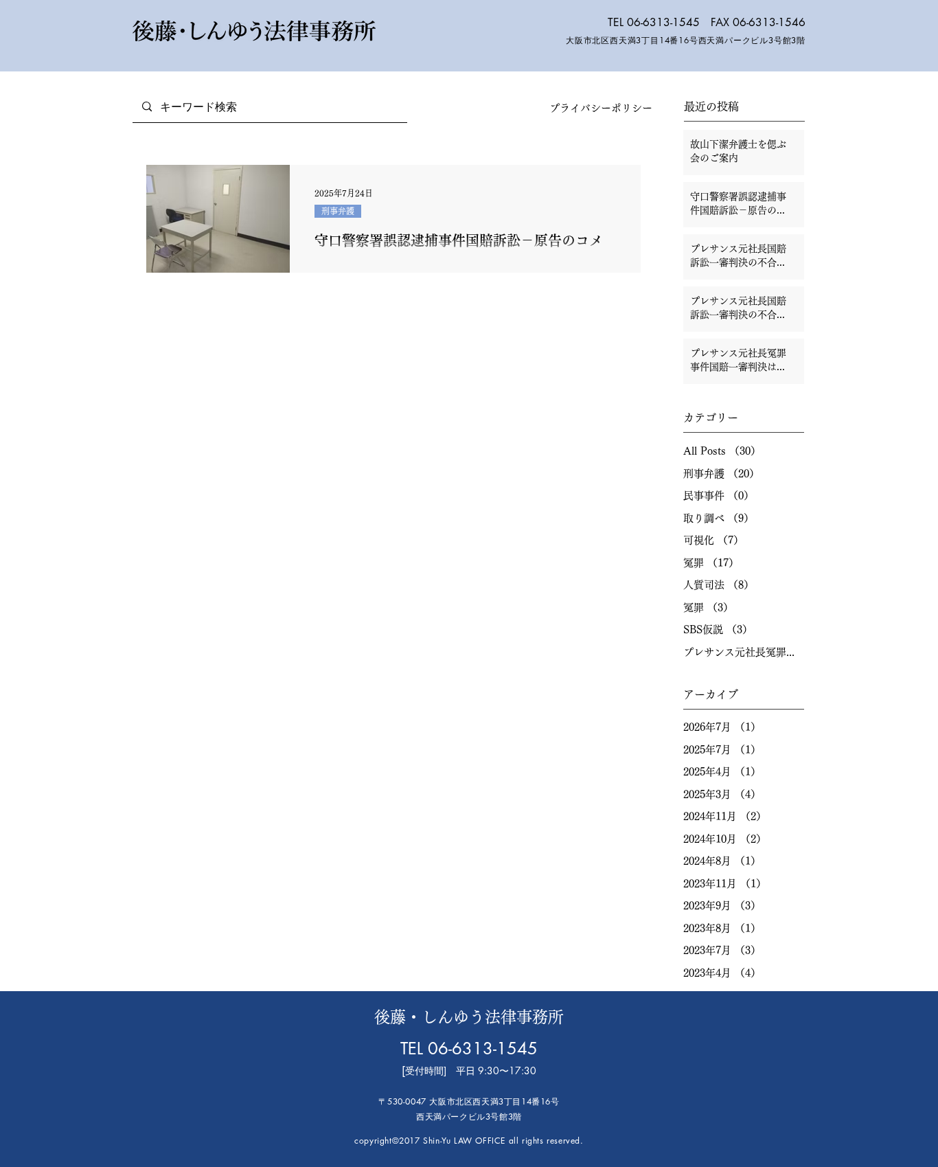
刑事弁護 (337, 211)
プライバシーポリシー (600, 108)
